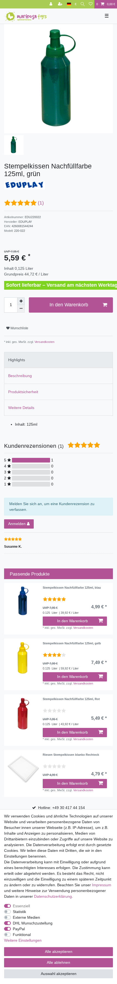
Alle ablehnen (58, 962)
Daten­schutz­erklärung (53, 896)
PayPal (19, 929)
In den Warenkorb (69, 304)
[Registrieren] (60, 4)
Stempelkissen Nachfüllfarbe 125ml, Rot (71, 699)
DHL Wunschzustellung (33, 923)
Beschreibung (20, 376)
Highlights (16, 360)
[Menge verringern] (21, 309)
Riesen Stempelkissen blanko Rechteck (71, 754)
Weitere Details (21, 407)
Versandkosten (44, 341)
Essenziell (21, 906)
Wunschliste (19, 328)
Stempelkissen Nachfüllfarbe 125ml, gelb (72, 643)
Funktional (22, 934)
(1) (41, 203)
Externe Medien (26, 917)
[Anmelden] (51, 4)
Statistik (19, 911)
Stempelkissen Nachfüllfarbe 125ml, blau (72, 587)
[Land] (69, 4)
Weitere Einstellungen (23, 940)
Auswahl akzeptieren (58, 973)
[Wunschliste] (90, 4)
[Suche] (82, 4)
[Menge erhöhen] (21, 301)
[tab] (58, 360)
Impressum (101, 885)
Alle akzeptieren (58, 951)
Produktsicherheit (23, 392)
